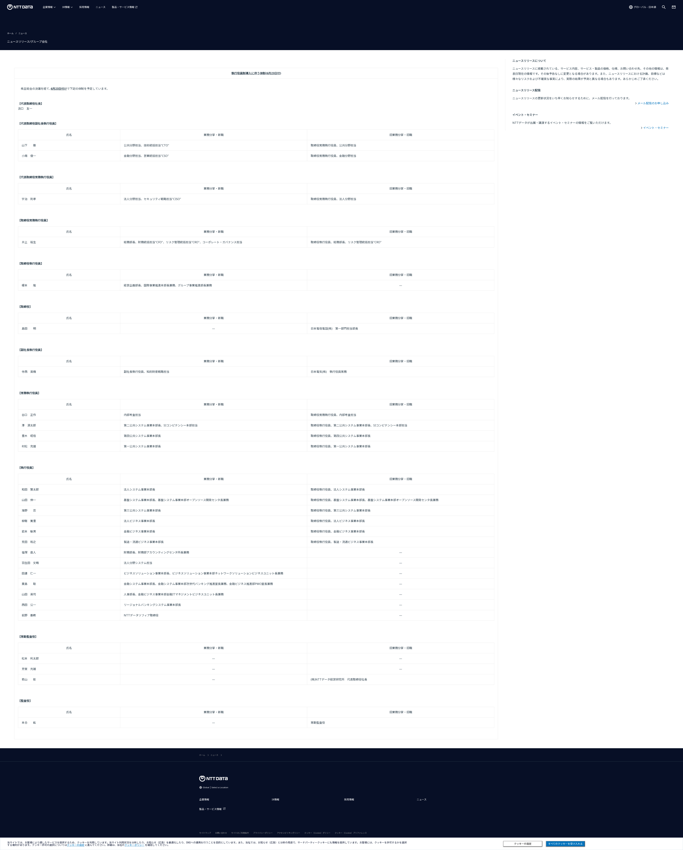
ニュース (100, 7)
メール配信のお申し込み (653, 103)
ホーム (10, 33)
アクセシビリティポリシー (288, 833)
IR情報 (66, 7)
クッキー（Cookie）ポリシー (317, 833)
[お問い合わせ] (674, 7)
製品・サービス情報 (123, 7)
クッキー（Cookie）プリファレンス (351, 833)
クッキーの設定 (522, 843)
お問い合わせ (221, 833)
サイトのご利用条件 (240, 833)
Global (215, 787)
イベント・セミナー (656, 128)
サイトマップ (205, 833)
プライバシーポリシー (263, 833)
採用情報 (84, 7)
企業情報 (48, 7)
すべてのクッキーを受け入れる (565, 843)
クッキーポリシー (134, 845)
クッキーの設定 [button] (75, 845)
